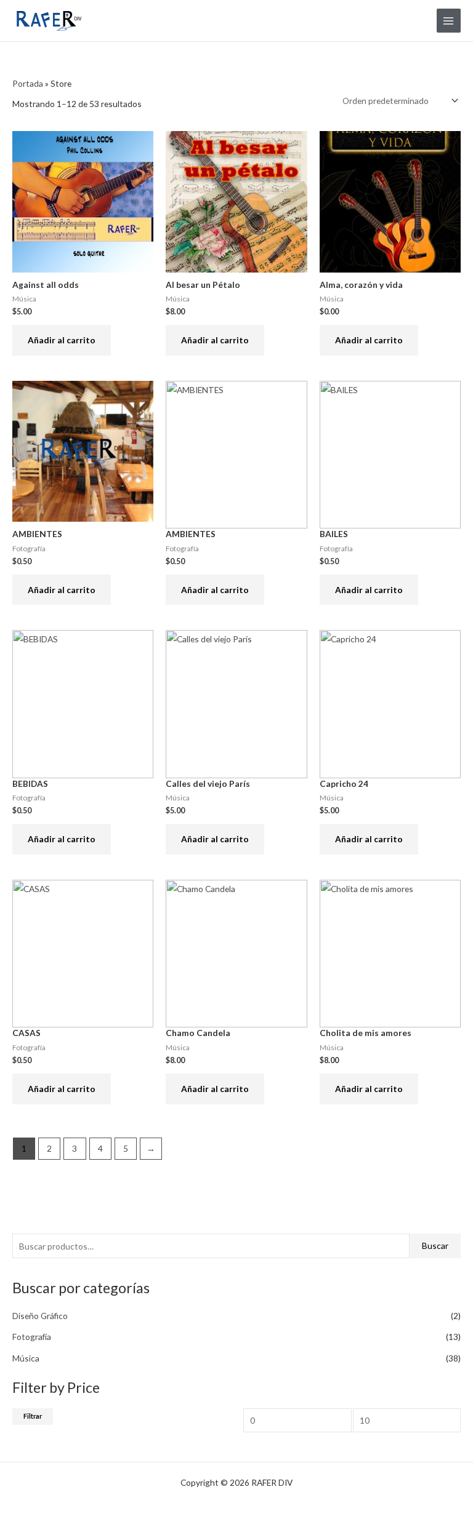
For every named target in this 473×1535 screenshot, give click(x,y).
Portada (27, 83)
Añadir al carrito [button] (61, 340)
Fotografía (31, 1336)
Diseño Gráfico (40, 1315)
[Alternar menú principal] (449, 21)
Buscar (435, 1245)
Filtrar (32, 1416)
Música (25, 1358)
